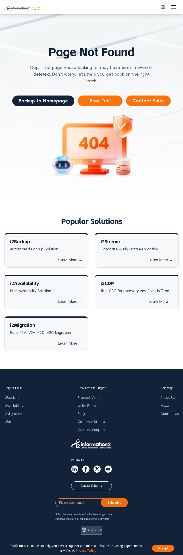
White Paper (87, 405)
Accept (163, 548)
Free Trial (100, 100)
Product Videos (90, 397)
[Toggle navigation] (174, 7)
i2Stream (11, 422)
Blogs (82, 414)
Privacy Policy (86, 551)
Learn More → (70, 260)
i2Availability (13, 405)
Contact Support (91, 430)
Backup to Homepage (43, 100)
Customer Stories (91, 422)
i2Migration (13, 414)
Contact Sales (148, 100)
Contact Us (169, 414)
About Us (167, 397)
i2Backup (11, 397)
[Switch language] (163, 7)
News (164, 405)
